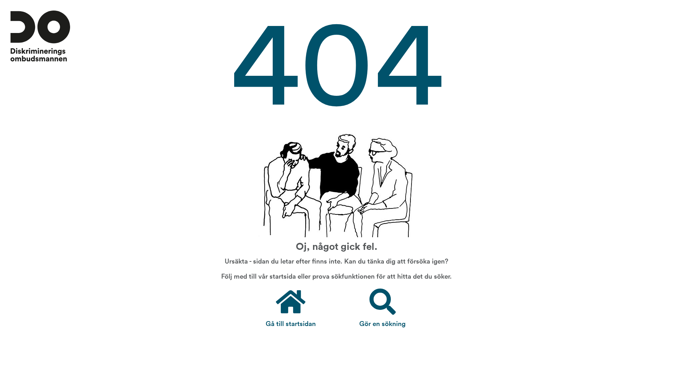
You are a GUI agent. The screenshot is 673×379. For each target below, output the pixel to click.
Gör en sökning (382, 323)
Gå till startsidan (291, 323)
